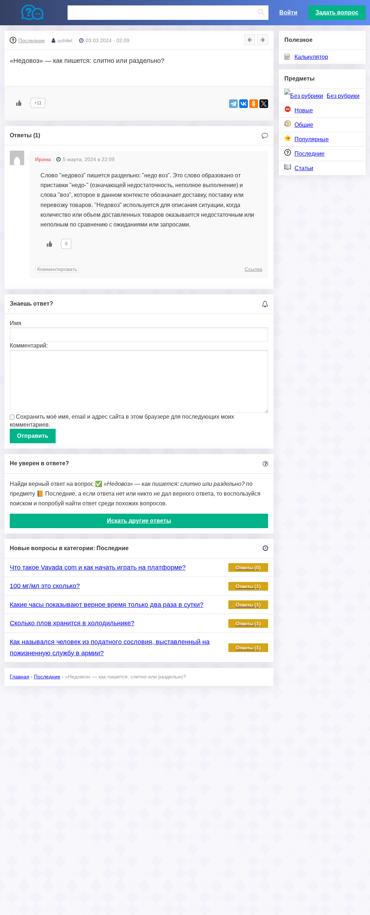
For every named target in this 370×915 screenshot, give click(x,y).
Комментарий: (29, 345)
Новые (303, 110)
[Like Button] (19, 103)
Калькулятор (311, 57)
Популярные (311, 139)
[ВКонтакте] (243, 103)
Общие (303, 125)
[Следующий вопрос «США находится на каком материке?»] (262, 39)
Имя (15, 323)
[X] (263, 103)
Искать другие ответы (139, 521)
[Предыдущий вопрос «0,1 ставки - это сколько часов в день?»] (249, 39)
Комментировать (57, 269)
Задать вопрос (336, 12)
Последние (309, 154)
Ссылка (253, 269)
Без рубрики (343, 96)
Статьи (303, 168)
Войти (288, 12)
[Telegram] (233, 103)
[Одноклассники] (253, 103)
